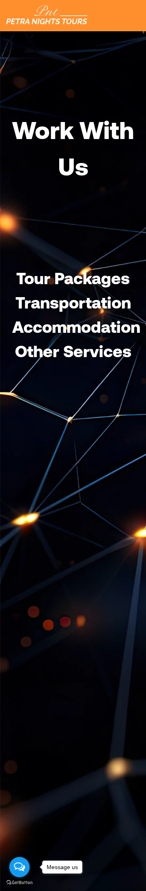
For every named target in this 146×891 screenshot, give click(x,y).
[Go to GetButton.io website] (19, 882)
